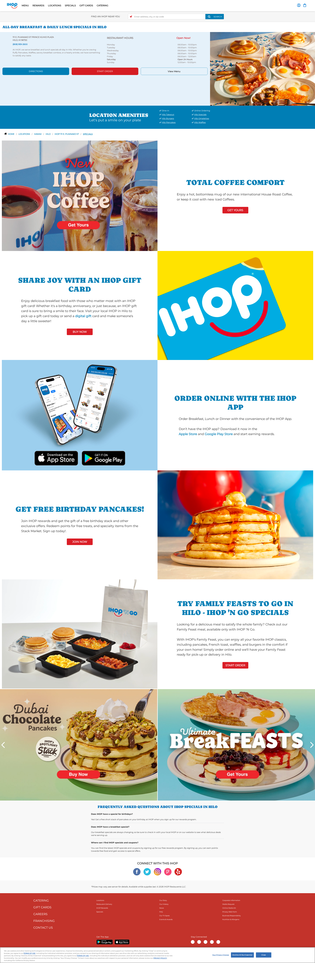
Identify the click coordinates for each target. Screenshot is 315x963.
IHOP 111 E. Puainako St (67, 134)
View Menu (174, 71)
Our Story (163, 900)
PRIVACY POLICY (160, 958)
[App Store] (122, 941)
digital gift (83, 316)
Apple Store (188, 434)
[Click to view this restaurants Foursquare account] (168, 871)
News (161, 908)
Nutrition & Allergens (230, 919)
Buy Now (80, 331)
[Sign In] (299, 5)
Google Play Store (219, 434)
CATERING (102, 5)
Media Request (228, 904)
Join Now (79, 541)
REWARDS (38, 5)
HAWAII (38, 134)
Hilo (48, 134)
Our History (163, 904)
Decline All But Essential (242, 955)
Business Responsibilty (231, 916)
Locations (24, 134)
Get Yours (235, 210)
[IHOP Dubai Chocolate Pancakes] (78, 745)
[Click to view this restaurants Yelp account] (178, 871)
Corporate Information (231, 900)
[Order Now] (305, 5)
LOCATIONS (54, 5)
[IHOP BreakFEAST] (236, 745)
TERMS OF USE (29, 953)
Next (312, 745)
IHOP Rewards (102, 908)
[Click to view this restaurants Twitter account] (147, 871)
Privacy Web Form (229, 912)
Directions (36, 71)
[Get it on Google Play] (103, 457)
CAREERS (40, 914)
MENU (25, 5)
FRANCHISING (44, 921)
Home (11, 134)
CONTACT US (43, 927)
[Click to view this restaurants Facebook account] (137, 871)
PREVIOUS (3, 745)
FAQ (161, 912)
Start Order (105, 71)
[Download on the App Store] (56, 457)
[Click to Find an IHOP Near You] (131, 16)
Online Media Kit (229, 908)
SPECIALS (70, 5)
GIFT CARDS (86, 5)
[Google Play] (104, 941)
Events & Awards (166, 919)
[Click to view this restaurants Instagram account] (157, 871)
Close (263, 955)
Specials (88, 134)
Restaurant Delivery (104, 904)
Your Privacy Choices (220, 955)
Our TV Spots (164, 916)
